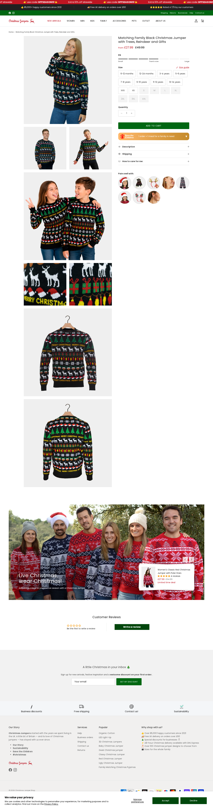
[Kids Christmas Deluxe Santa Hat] (124, 197)
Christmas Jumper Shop (25, 790)
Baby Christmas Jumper (111, 745)
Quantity (123, 107)
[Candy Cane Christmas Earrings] (153, 197)
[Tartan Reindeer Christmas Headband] (139, 197)
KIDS (92, 20)
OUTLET (146, 20)
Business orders (85, 737)
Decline (193, 800)
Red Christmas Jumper (110, 758)
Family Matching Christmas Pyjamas (117, 767)
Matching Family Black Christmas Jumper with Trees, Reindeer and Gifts (45, 32)
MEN (82, 20)
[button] (164, 576)
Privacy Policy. (51, 804)
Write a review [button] (132, 627)
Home (11, 32)
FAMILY (103, 20)
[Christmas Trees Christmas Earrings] (168, 182)
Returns (173, 13)
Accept (165, 800)
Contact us (199, 13)
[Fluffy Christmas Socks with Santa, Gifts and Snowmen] (139, 182)
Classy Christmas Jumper (112, 754)
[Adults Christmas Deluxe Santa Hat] (124, 182)
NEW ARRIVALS (54, 20)
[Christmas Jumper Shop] (22, 20)
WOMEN (71, 20)
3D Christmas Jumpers (110, 741)
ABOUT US (160, 20)
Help (191, 13)
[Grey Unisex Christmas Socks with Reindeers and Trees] (182, 182)
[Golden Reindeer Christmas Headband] (153, 182)
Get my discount (129, 682)
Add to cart (153, 125)
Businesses (182, 13)
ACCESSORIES (119, 20)
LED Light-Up (105, 737)
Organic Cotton (107, 733)
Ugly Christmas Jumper (110, 763)
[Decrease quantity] (120, 113)
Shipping (164, 13)
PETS (134, 20)
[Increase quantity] (132, 113)
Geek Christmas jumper (111, 750)
